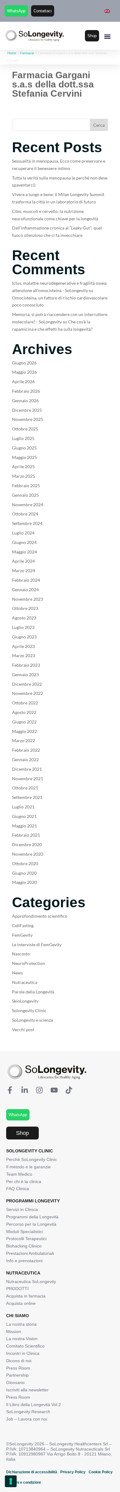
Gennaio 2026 (25, 400)
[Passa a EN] (107, 11)
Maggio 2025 (24, 457)
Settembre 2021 (27, 797)
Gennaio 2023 (25, 674)
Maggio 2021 (24, 825)
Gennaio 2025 (25, 495)
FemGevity (22, 935)
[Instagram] (39, 1090)
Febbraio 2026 (26, 391)
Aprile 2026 (23, 381)
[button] (107, 36)
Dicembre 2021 (27, 769)
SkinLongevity (25, 1001)
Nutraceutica (24, 982)
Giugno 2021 (24, 816)
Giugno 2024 (24, 542)
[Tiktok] (69, 1090)
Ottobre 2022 (25, 702)
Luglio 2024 (23, 532)
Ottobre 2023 (25, 608)
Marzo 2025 (23, 476)
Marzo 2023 (23, 655)
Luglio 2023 (23, 627)
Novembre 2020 (27, 854)
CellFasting (23, 925)
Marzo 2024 (23, 570)
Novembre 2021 (27, 778)
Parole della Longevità (33, 991)
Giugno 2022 (24, 721)
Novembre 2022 (27, 693)
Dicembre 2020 (27, 844)
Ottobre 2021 (25, 787)
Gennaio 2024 (25, 589)
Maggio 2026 (24, 372)
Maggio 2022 (24, 731)
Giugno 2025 (24, 447)
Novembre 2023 (27, 599)
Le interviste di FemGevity (37, 944)
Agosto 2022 (24, 712)
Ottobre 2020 (25, 863)
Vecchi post (23, 1029)
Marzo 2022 (23, 740)
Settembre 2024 (27, 523)
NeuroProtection (28, 963)
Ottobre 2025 (25, 428)
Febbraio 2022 (26, 750)
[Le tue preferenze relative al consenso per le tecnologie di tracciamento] (11, 1481)
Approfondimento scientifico (39, 916)
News (17, 972)
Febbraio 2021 (26, 835)
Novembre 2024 (27, 504)
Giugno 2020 (24, 873)
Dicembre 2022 (27, 684)
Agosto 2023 (24, 617)
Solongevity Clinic (29, 1010)
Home (11, 53)
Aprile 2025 (23, 466)
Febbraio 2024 (26, 580)
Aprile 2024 (23, 561)
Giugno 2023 (24, 636)
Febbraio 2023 (26, 665)
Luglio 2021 (23, 806)
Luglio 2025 (23, 438)
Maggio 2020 (24, 882)
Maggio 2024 (24, 551)
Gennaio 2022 (25, 759)
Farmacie (27, 53)
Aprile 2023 (23, 646)
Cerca (99, 125)
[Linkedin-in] (24, 1090)
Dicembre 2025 (27, 410)
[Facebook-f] (10, 1090)
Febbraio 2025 (26, 485)
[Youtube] (54, 1090)
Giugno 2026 (24, 362)
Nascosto (21, 953)
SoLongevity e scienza (32, 1020)
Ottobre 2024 (25, 513)
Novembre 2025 (27, 419)
